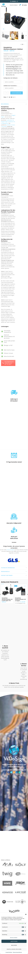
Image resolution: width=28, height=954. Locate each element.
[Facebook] (10, 1)
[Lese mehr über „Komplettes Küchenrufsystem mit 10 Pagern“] (25, 586)
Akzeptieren (14, 941)
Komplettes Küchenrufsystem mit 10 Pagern (20, 599)
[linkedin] (16, 1)
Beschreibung (5, 104)
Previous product (21, 44)
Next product (23, 44)
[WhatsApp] (17, 1)
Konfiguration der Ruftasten (11, 78)
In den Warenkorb (16, 93)
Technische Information (8, 567)
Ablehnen (14, 945)
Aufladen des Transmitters (10, 85)
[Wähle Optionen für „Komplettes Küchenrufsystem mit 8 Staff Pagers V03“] (11, 586)
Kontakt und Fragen (6, 575)
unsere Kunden (10, 549)
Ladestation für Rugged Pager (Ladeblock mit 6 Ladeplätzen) (8, 121)
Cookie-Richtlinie (9, 952)
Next (22, 560)
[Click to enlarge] (3, 29)
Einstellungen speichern (14, 949)
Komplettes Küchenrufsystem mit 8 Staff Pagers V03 (7, 599)
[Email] (14, 1)
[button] (26, 914)
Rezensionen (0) (5, 571)
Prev (5, 560)
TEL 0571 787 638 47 (14, 5)
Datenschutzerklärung (17, 952)
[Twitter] (12, 1)
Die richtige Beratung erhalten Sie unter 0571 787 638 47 (9, 363)
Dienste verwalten (13, 937)
